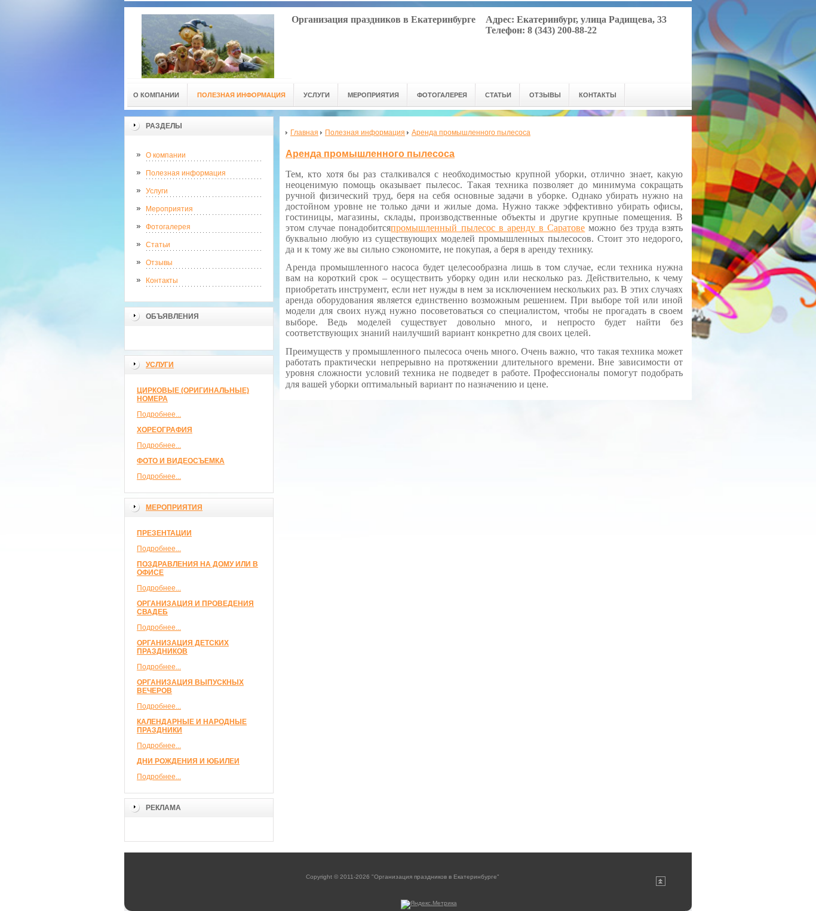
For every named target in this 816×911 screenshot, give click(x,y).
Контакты (162, 280)
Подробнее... (159, 414)
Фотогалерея (168, 227)
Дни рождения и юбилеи (188, 761)
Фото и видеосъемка (181, 461)
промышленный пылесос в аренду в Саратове (488, 228)
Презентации (164, 533)
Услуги (157, 191)
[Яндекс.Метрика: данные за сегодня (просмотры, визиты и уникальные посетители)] (429, 904)
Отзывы (159, 262)
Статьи (158, 245)
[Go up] (660, 884)
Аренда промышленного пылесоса (370, 154)
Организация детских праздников (183, 647)
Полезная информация (186, 173)
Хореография (164, 430)
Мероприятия (169, 209)
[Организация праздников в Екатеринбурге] (208, 42)
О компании (166, 155)
